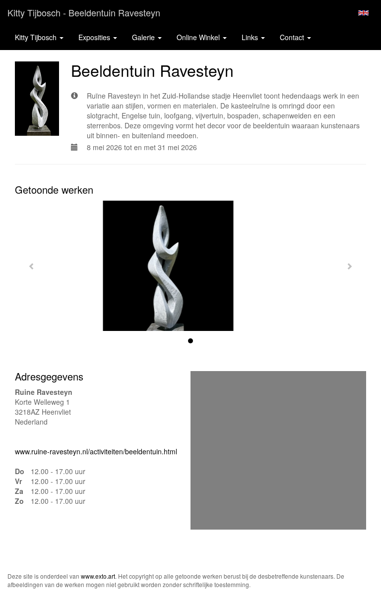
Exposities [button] (95, 37)
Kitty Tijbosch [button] (37, 37)
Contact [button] (293, 37)
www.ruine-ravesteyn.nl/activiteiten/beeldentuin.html (96, 451)
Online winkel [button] (199, 37)
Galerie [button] (144, 37)
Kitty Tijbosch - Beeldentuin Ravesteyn (83, 12)
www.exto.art (98, 576)
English (363, 13)
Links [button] (251, 37)
